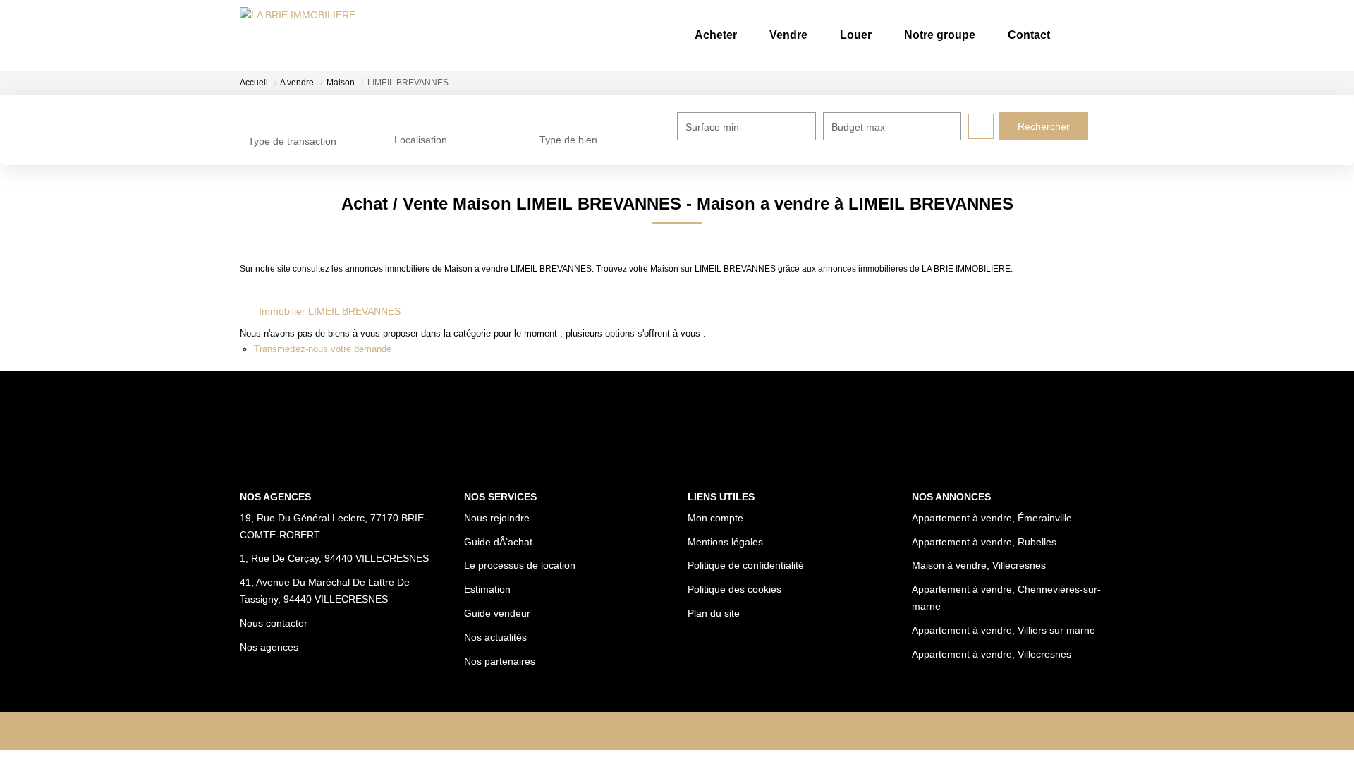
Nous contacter (273, 623)
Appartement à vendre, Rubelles (984, 542)
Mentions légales (725, 542)
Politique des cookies (734, 589)
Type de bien (568, 139)
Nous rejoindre (497, 518)
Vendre (788, 35)
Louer (856, 35)
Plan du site (714, 613)
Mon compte (715, 518)
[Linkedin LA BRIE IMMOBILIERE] (697, 731)
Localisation (420, 139)
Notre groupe (939, 35)
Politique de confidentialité (746, 565)
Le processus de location (519, 565)
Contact (1029, 35)
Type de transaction (292, 141)
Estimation (487, 589)
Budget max (858, 127)
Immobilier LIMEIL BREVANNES (330, 311)
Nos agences (269, 647)
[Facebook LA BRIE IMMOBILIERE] (617, 731)
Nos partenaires (499, 661)
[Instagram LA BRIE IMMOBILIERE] (657, 731)
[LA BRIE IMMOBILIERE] (297, 35)
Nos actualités (495, 637)
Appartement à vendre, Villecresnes (991, 654)
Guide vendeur (497, 613)
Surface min (712, 127)
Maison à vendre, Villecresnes (979, 565)
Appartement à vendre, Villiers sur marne (1003, 630)
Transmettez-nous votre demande (322, 349)
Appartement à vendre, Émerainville (992, 518)
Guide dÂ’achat (498, 542)
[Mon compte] (1103, 34)
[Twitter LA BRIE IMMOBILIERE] (737, 731)
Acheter (716, 35)
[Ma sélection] (1084, 34)
